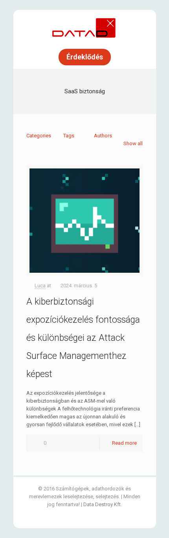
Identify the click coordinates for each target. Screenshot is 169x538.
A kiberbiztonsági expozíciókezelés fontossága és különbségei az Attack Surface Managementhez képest (83, 337)
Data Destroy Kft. (102, 504)
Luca (40, 285)
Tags (68, 136)
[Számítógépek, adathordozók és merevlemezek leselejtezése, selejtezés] (84, 27)
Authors (103, 136)
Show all (133, 143)
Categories (38, 136)
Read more (124, 443)
